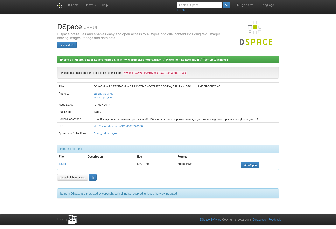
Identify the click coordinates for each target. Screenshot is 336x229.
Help (105, 5)
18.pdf (63, 164)
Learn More (67, 45)
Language (268, 5)
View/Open (250, 165)
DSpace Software (210, 219)
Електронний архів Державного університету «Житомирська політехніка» (111, 59)
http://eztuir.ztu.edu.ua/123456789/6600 (118, 126)
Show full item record (73, 177)
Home (74, 5)
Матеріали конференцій (182, 59)
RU (179, 10)
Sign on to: (246, 5)
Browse (89, 5)
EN (183, 10)
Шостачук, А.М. (103, 93)
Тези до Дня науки (215, 59)
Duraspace (259, 219)
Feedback (275, 219)
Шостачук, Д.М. (103, 97)
